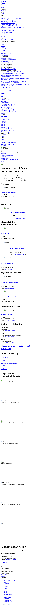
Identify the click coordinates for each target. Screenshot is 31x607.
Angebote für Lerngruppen (8, 109)
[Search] (17, 152)
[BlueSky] (4, 605)
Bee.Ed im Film (5, 119)
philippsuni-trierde (10, 320)
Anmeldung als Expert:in (7, 144)
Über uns (3, 96)
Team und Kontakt (6, 99)
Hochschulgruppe (5, 132)
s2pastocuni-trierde (10, 342)
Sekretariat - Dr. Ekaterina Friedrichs (11, 18)
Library (6, 582)
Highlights (3, 125)
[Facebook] (2, 605)
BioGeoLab (4, 93)
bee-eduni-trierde (9, 336)
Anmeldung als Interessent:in (8, 142)
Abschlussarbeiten (6, 52)
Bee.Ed (3, 113)
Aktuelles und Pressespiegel (8, 30)
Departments (4, 158)
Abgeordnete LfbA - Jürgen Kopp (10, 26)
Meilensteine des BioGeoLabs (9, 104)
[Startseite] (10, 1)
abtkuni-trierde (9, 269)
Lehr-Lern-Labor (5, 87)
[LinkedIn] (12, 605)
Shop (5, 588)
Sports (6, 586)
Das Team (3, 121)
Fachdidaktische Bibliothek (8, 61)
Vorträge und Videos (6, 32)
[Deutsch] (4, 145)
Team (2, 13)
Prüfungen (3, 50)
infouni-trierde (4, 574)
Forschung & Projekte (7, 62)
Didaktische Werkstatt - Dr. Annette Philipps (13, 27)
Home (2, 6)
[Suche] (1, 150)
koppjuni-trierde (9, 302)
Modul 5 (3, 44)
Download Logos (5, 107)
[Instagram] (9, 605)
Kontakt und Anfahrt (6, 105)
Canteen (6, 583)
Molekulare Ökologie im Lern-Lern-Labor (12, 72)
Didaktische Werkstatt (7, 58)
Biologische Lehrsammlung (8, 59)
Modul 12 (3, 47)
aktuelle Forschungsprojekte (8, 69)
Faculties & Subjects (9, 580)
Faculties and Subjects (7, 155)
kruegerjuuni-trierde (10, 239)
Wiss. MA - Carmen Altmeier (9, 21)
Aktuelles (3, 101)
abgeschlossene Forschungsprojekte (10, 85)
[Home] (3, 3)
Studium (3, 33)
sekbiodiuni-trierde (20, 218)
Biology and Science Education (9, 159)
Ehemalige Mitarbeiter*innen (8, 29)
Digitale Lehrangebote (7, 53)
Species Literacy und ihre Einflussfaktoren (12, 73)
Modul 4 (3, 43)
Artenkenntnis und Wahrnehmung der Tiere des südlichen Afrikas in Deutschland (13, 81)
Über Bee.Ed (4, 116)
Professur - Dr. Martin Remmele (9, 16)
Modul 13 (3, 49)
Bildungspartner (5, 102)
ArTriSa (3, 136)
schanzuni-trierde (9, 288)
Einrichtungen (4, 55)
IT (4, 585)
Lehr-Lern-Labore (6, 90)
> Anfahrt (3, 564)
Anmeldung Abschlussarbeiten (9, 363)
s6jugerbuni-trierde (10, 330)
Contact (3, 576)
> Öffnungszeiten (5, 562)
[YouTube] (7, 605)
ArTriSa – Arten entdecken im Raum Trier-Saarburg (15, 84)
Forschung (3, 122)
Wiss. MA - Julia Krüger (7, 20)
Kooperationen (5, 124)
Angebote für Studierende (8, 110)
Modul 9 (3, 46)
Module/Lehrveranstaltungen (8, 39)
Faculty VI (4, 156)
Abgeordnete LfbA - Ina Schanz (9, 24)
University (3, 153)
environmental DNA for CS (8, 112)
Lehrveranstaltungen (6, 357)
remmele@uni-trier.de (11, 198)
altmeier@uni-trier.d (19, 254)
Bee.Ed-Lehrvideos (6, 135)
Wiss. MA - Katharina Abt (8, 23)
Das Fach (3, 7)
